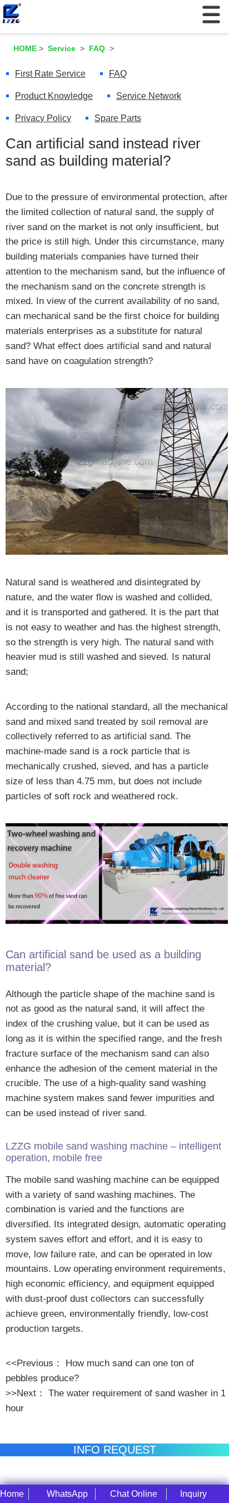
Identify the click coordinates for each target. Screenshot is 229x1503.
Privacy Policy (43, 118)
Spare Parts (117, 118)
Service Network (148, 96)
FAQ (118, 73)
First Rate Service (50, 73)
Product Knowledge (54, 96)
